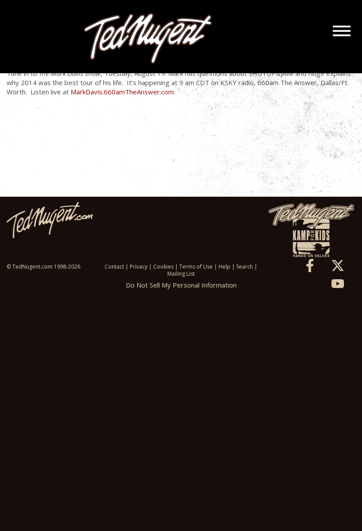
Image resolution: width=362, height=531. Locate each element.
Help (224, 266)
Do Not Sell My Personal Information (181, 284)
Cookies (163, 266)
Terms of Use (196, 266)
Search (244, 266)
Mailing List (181, 273)
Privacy (138, 266)
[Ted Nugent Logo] (148, 38)
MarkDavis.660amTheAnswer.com (122, 91)
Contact (114, 266)
